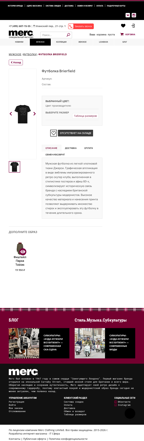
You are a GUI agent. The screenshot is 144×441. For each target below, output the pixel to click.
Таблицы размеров (75, 414)
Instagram (124, 404)
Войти (12, 404)
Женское (82, 42)
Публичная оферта (34, 438)
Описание (51, 148)
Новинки (19, 42)
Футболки (30, 54)
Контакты (14, 438)
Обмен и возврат (85, 6)
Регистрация (16, 401)
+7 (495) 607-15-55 (20, 26)
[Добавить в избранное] (53, 133)
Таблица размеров (85, 115)
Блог (125, 42)
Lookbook (103, 42)
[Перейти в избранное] (123, 25)
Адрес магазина (34, 6)
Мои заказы (16, 408)
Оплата (99, 6)
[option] (20, 265)
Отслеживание (17, 411)
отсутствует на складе (75, 133)
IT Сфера (54, 433)
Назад (16, 62)
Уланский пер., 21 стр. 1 (50, 26)
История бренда (15, 6)
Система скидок (53, 6)
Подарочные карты (116, 6)
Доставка (69, 6)
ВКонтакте (124, 401)
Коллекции (61, 42)
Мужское (40, 42)
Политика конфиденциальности (68, 438)
